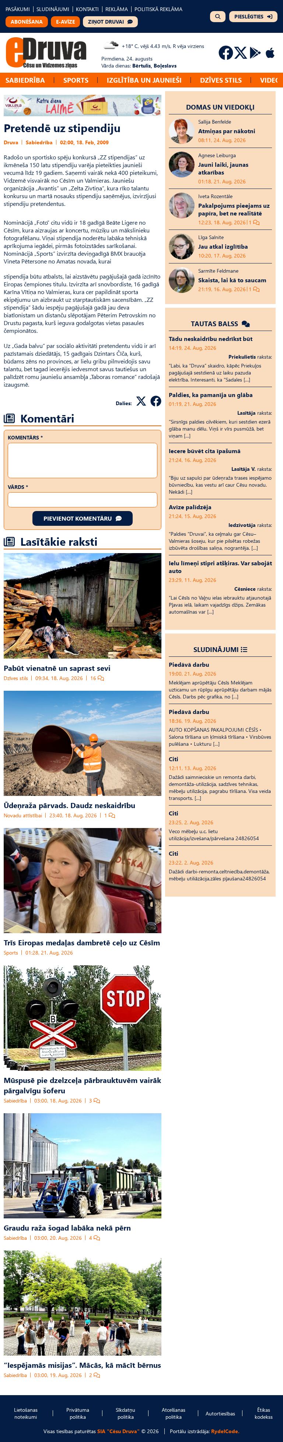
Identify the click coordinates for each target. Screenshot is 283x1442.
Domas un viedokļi (220, 106)
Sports (75, 79)
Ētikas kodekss (264, 1413)
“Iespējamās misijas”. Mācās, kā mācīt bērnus (82, 1364)
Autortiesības (220, 1413)
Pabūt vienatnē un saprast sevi (57, 667)
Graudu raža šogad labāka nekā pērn (67, 1227)
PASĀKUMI (18, 9)
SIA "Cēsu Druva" (118, 1431)
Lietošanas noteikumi (26, 1413)
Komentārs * (25, 437)
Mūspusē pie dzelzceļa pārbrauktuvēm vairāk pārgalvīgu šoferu (82, 1084)
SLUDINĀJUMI (52, 9)
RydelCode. (225, 1431)
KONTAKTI (87, 9)
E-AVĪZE (65, 21)
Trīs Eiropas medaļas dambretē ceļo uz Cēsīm (82, 942)
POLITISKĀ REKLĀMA (158, 9)
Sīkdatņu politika (125, 1413)
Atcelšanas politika (173, 1413)
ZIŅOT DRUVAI (106, 21)
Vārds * (18, 486)
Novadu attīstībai (23, 815)
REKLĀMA (116, 9)
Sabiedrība (25, 79)
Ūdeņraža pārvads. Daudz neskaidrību (69, 805)
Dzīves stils (221, 79)
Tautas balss (215, 323)
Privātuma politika (77, 1413)
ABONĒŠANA (27, 21)
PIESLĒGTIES (248, 16)
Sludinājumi (216, 649)
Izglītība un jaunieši (144, 79)
